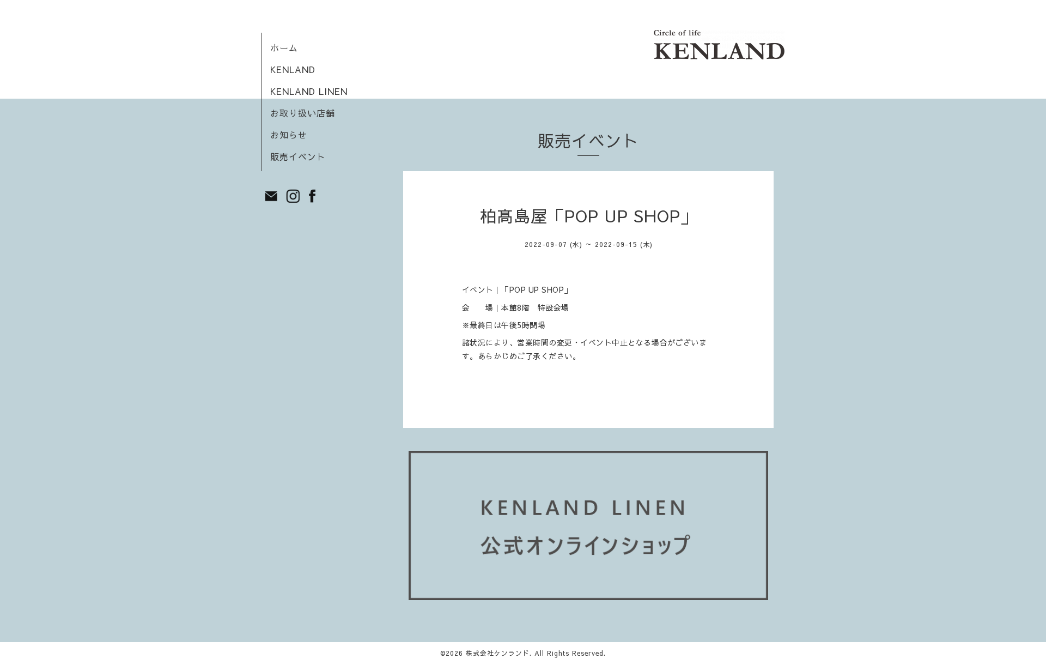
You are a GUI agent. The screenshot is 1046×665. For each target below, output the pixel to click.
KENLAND (292, 69)
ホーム (284, 47)
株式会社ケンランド (498, 653)
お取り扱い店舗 (302, 113)
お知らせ (288, 135)
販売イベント (298, 156)
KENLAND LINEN (309, 91)
